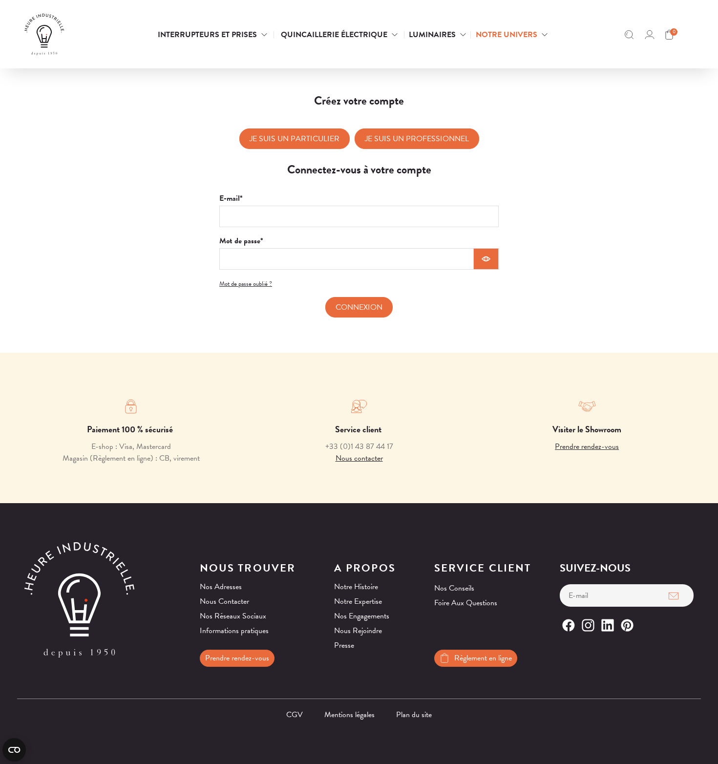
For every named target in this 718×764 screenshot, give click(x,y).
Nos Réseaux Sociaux (233, 616)
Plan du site (414, 715)
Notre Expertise (358, 601)
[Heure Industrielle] (72, 34)
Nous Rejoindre (358, 631)
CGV (294, 715)
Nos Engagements (361, 616)
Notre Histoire (356, 587)
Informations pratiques (234, 631)
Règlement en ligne (483, 658)
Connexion (359, 307)
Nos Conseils (454, 588)
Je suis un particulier (294, 139)
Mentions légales (349, 715)
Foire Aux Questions (465, 603)
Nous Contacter (224, 601)
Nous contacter (359, 458)
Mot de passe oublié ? (245, 284)
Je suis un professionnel (417, 139)
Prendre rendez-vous (587, 446)
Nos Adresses (221, 587)
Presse (344, 645)
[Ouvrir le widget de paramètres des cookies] (14, 750)
